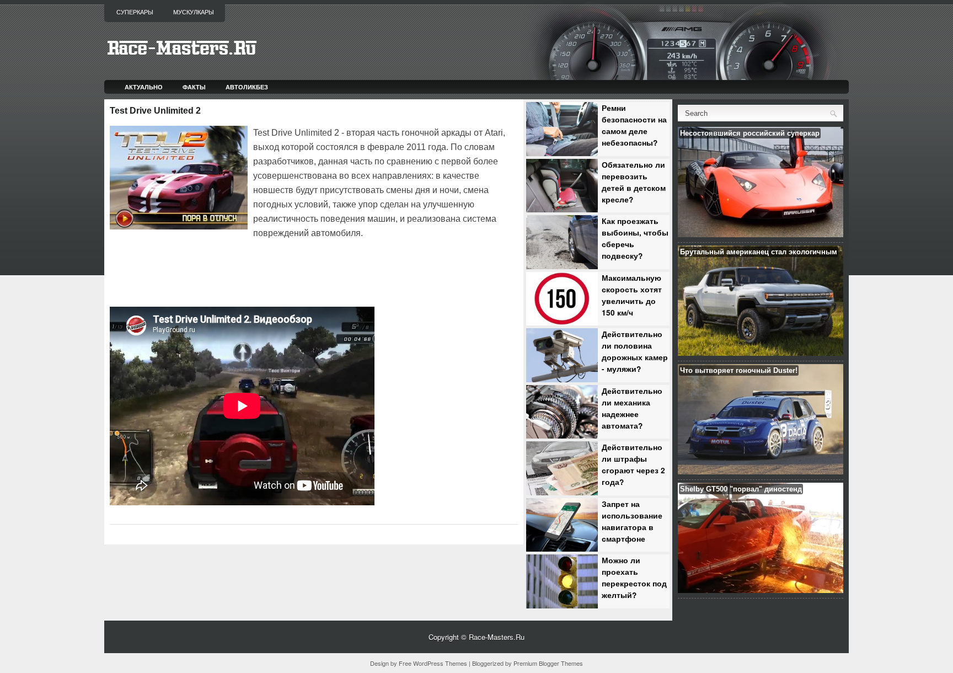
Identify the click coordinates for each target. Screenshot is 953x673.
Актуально (144, 87)
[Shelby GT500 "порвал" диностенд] (760, 590)
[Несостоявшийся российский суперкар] (760, 234)
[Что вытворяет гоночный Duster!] (760, 471)
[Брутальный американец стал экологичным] (760, 352)
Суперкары (134, 12)
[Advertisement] (239, 271)
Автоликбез (247, 87)
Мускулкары (193, 12)
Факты (194, 87)
